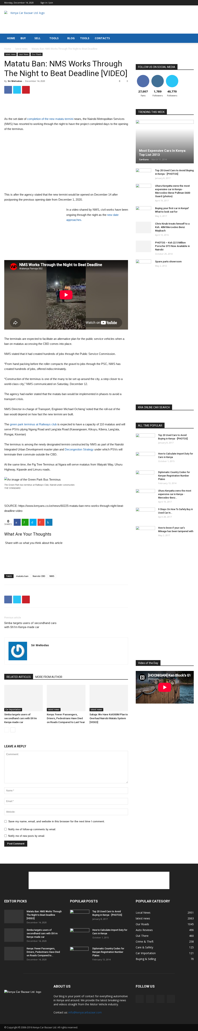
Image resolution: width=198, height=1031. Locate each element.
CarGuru (144, 159)
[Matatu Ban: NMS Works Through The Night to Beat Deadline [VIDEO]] (14, 916)
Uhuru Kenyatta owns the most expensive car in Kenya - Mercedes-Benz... (174, 494)
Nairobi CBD (39, 576)
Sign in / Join (46, 2)
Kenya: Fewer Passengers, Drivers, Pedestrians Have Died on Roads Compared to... (43, 952)
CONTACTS (102, 38)
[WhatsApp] (25, 522)
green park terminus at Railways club (33, 424)
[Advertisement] (123, 19)
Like (143, 76)
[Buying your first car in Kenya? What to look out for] (143, 212)
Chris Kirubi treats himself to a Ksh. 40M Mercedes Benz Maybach (172, 227)
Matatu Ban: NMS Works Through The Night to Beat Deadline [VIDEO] (44, 915)
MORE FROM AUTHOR (48, 676)
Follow (157, 76)
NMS (52, 576)
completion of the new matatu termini (50, 118)
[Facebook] (172, 2)
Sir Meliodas (15, 81)
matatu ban (22, 576)
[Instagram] (178, 2)
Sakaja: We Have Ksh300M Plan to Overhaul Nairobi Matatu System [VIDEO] (109, 718)
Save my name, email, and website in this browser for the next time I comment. (56, 821)
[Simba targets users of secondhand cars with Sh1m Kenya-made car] (23, 698)
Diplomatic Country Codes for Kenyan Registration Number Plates (174, 476)
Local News (23, 54)
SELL (37, 38)
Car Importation (13, 709)
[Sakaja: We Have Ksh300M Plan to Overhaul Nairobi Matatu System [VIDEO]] (109, 698)
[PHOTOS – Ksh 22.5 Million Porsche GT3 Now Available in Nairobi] (143, 246)
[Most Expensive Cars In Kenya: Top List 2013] (165, 141)
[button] (189, 38)
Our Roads (36, 54)
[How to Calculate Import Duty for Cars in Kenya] (145, 458)
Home (7, 48)
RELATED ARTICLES (19, 676)
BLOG (71, 38)
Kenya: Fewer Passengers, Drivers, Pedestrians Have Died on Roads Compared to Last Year (66, 718)
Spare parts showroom (168, 261)
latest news (21, 48)
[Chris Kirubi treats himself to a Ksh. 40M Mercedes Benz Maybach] (143, 227)
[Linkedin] (184, 2)
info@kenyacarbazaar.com (85, 1012)
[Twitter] (191, 2)
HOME (11, 38)
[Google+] (41, 522)
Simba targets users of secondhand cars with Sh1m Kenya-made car (30, 625)
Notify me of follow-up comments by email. (32, 829)
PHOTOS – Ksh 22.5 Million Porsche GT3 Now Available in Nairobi (172, 246)
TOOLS (54, 38)
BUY (23, 38)
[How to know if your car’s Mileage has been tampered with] (145, 532)
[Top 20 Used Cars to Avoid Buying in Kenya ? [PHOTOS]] (143, 174)
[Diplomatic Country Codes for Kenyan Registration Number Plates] (145, 477)
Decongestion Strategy (79, 449)
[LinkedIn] (48, 522)
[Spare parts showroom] (143, 265)
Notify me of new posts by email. (26, 835)
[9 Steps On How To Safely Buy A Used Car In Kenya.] (145, 514)
